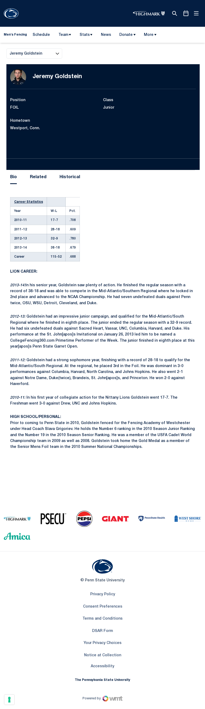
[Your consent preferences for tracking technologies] (9, 700)
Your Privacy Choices (102, 643)
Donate (126, 35)
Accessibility (102, 666)
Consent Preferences (102, 606)
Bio (13, 177)
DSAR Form (102, 631)
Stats (85, 35)
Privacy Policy (102, 594)
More (148, 35)
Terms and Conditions (102, 618)
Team (63, 35)
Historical (70, 177)
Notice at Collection (102, 655)
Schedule (41, 35)
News (106, 35)
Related (38, 177)
